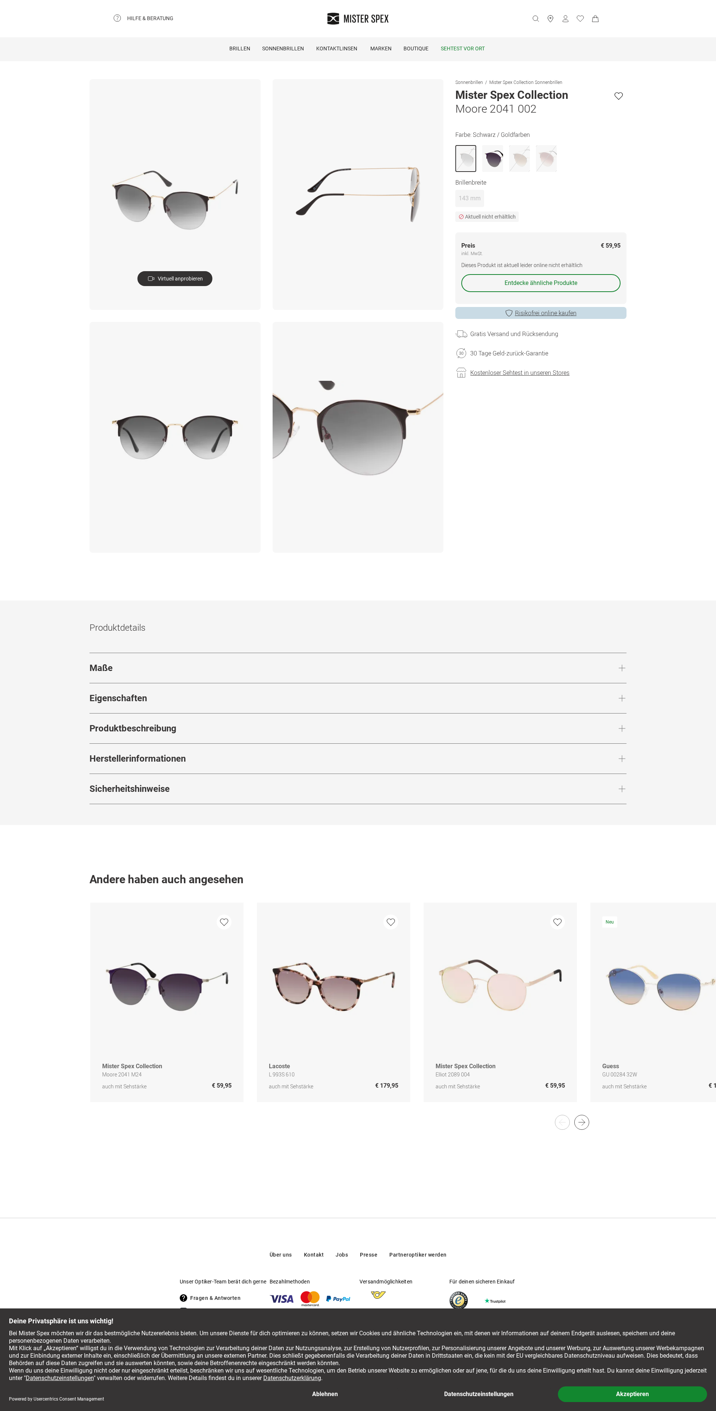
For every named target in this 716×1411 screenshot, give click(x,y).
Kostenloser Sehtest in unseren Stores (519, 373)
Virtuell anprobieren (180, 279)
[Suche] (535, 18)
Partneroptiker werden (418, 1255)
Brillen (239, 48)
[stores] (550, 18)
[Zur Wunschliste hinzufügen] (618, 95)
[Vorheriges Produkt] (562, 1122)
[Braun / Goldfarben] (519, 158)
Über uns (281, 1255)
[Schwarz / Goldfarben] (465, 158)
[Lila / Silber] (492, 158)
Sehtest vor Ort (463, 48)
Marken (381, 48)
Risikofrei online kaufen (546, 313)
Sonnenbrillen (283, 48)
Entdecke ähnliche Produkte (541, 282)
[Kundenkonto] (565, 18)
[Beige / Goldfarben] (546, 158)
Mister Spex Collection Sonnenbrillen (525, 82)
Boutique (415, 48)
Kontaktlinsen (336, 48)
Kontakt (314, 1255)
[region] (358, 1010)
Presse (368, 1255)
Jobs (342, 1255)
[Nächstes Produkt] (581, 1122)
